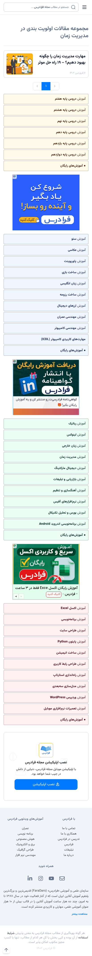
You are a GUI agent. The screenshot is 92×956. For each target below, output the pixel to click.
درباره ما (69, 855)
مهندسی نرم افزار (25, 855)
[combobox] (38, 7)
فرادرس (68, 844)
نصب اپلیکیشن (44, 784)
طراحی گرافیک (25, 849)
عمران (25, 828)
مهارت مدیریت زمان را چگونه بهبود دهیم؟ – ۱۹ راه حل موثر (62, 59)
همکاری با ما (69, 833)
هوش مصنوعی (25, 839)
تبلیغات (68, 849)
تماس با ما (68, 828)
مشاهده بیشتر (80, 914)
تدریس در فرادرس (68, 839)
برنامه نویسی (25, 833)
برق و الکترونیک (25, 844)
